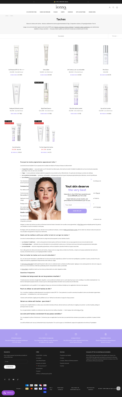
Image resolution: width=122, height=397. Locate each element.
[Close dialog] (91, 179)
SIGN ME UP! (77, 211)
